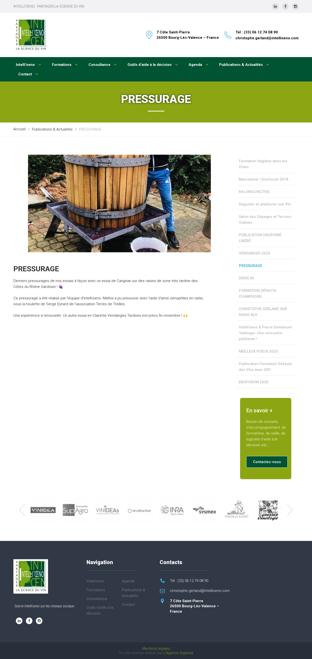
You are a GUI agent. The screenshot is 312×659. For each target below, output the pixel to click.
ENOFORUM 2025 (254, 382)
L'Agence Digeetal (178, 653)
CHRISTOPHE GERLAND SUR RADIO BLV (263, 312)
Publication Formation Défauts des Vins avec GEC (265, 367)
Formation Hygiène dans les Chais (263, 164)
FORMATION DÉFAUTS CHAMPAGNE (257, 293)
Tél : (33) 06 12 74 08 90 (256, 32)
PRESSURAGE (250, 266)
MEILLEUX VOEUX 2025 (258, 351)
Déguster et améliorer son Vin (265, 204)
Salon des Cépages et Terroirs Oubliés (265, 219)
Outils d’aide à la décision (150, 64)
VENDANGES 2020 (254, 253)
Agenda (196, 64)
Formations (62, 64)
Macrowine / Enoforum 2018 (263, 179)
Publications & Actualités (241, 64)
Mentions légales (156, 648)
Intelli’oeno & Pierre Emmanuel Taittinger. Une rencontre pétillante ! (265, 333)
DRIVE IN (246, 278)
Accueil (19, 129)
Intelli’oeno (26, 64)
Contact (25, 74)
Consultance (99, 64)
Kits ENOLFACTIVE (254, 192)
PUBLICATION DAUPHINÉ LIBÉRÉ (260, 238)
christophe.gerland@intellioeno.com (267, 38)
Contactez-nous (267, 462)
